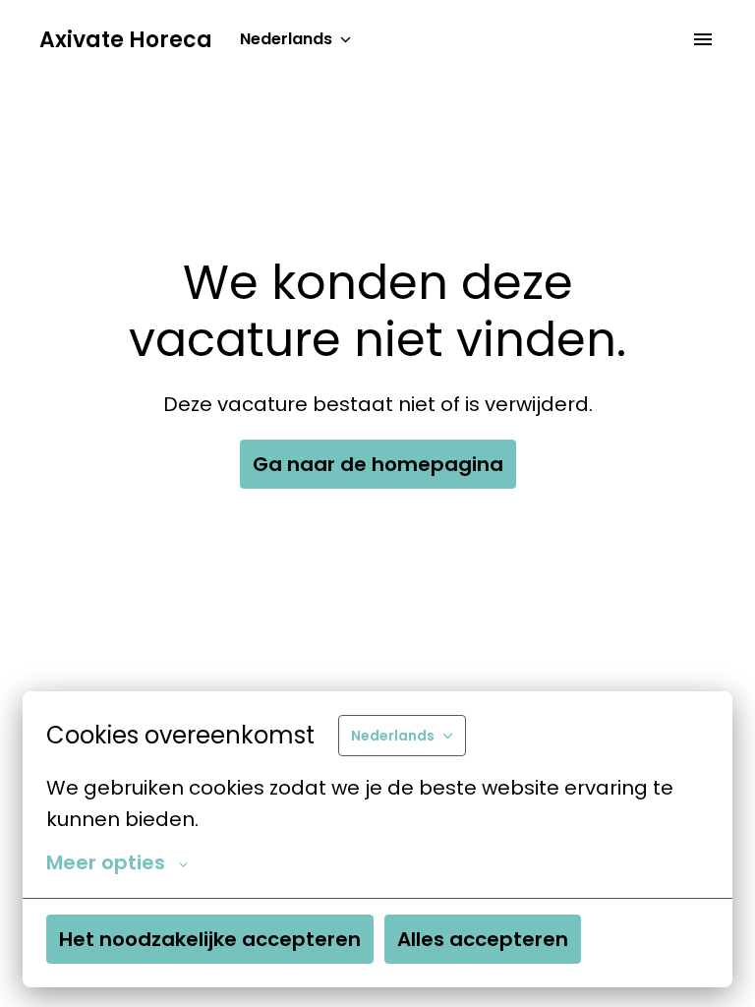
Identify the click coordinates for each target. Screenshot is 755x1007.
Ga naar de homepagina (378, 464)
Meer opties (105, 862)
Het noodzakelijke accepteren (210, 939)
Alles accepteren (482, 939)
